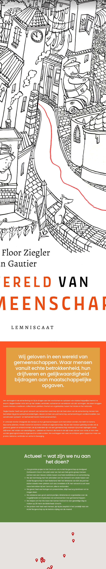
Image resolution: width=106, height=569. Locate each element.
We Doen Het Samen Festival (54, 501)
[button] (44, 560)
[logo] (14, 3)
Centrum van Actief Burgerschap (62, 469)
